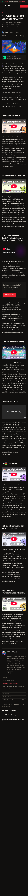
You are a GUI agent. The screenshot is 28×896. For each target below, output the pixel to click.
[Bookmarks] (16, 36)
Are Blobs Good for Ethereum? (10, 683)
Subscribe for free (9, 294)
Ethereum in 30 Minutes (8, 680)
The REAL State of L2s (8, 694)
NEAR (6, 1)
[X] (8, 673)
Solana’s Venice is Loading (9, 715)
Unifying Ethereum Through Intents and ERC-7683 (14, 700)
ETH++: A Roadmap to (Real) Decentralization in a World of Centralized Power (14, 687)
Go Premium (24, 6)
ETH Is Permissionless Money (10, 691)
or (17, 287)
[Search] (17, 6)
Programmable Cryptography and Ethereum (13, 704)
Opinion (3, 12)
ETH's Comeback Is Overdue (9, 710)
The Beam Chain (7, 696)
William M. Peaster (9, 32)
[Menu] (3, 6)
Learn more (22, 1)
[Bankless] (9, 6)
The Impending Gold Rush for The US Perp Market (13, 720)
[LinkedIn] (11, 673)
